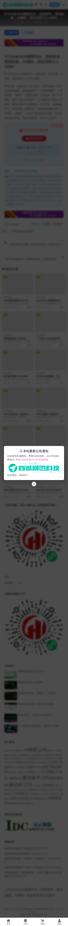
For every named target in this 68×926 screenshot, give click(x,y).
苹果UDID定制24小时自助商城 (31, 459)
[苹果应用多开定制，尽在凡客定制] (34, 467)
